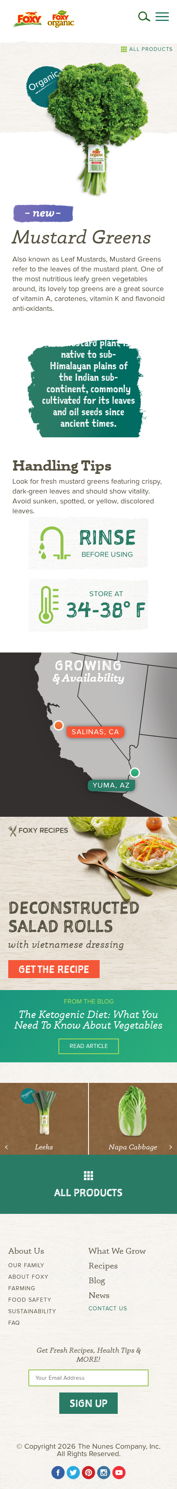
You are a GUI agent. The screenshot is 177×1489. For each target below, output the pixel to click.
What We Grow (117, 1250)
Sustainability (32, 1311)
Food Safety (29, 1299)
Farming (21, 1288)
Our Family (26, 1265)
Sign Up (88, 1403)
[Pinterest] (88, 1472)
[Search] (144, 16)
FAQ (14, 1322)
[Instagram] (103, 1472)
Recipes (103, 1265)
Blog (96, 1280)
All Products (151, 49)
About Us (26, 1250)
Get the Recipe (54, 969)
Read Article (89, 1046)
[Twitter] (73, 1472)
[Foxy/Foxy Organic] (43, 19)
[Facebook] (58, 1472)
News (98, 1295)
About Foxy (28, 1276)
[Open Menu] (162, 16)
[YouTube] (119, 1472)
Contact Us (107, 1309)
